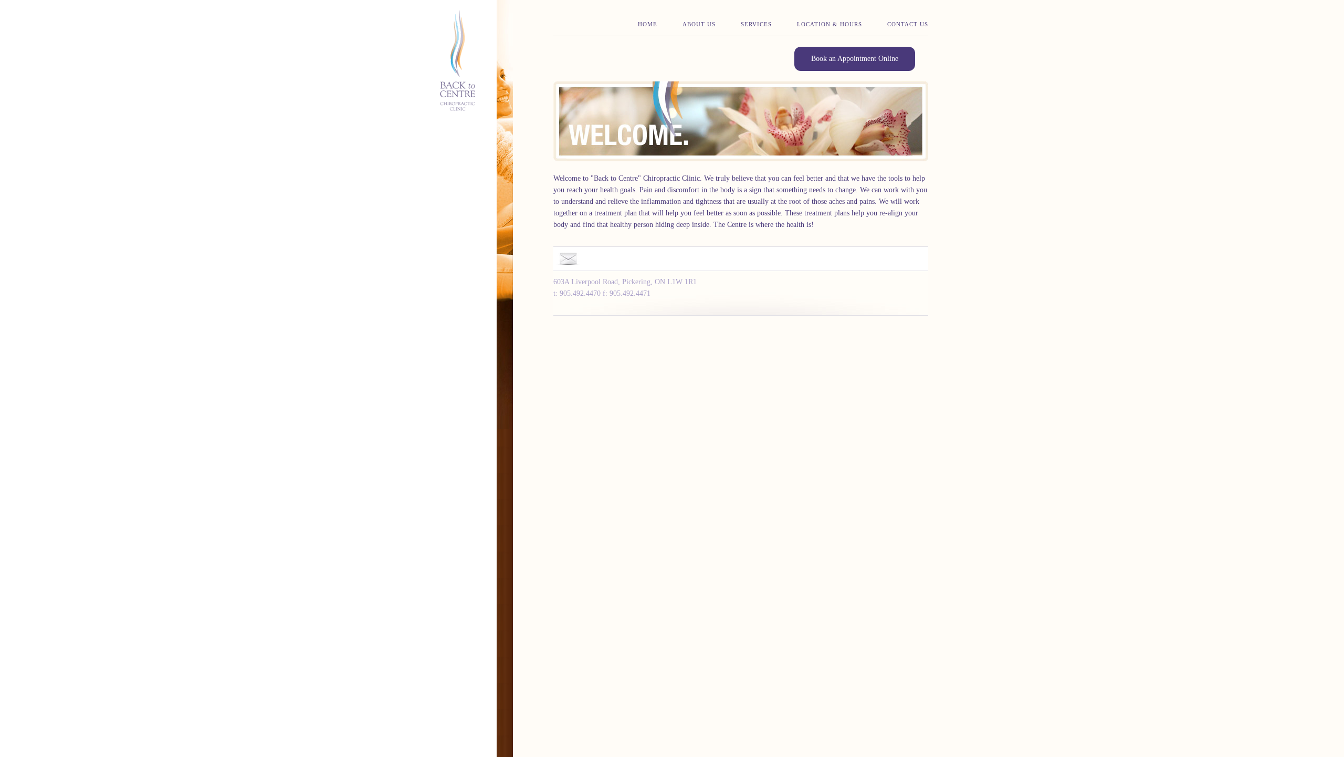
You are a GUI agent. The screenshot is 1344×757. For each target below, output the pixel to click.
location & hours (829, 24)
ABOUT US (699, 24)
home (647, 24)
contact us (907, 24)
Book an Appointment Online (854, 59)
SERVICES (756, 24)
